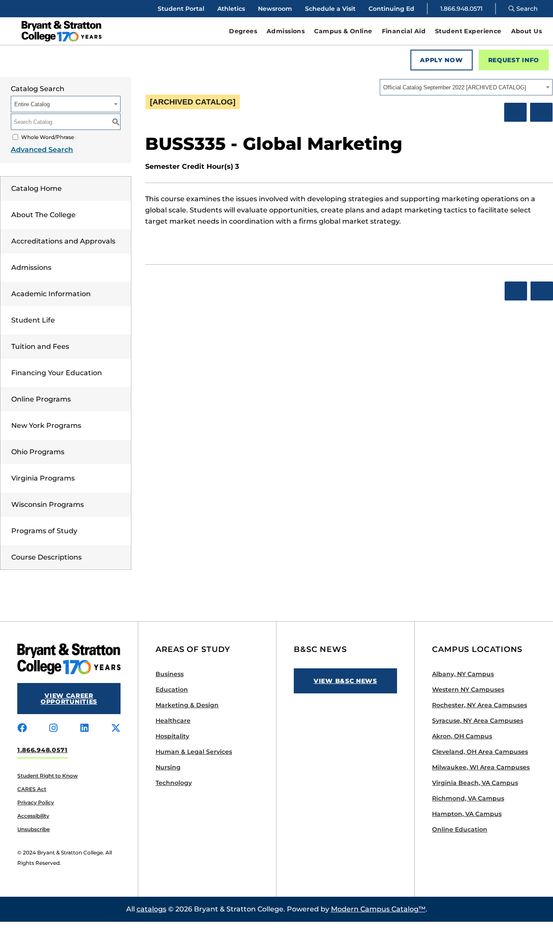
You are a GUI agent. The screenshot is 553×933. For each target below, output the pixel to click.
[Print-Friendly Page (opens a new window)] (515, 112)
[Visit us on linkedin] (84, 728)
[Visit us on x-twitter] (116, 728)
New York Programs (46, 425)
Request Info (513, 60)
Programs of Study (44, 531)
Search (526, 9)
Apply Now (441, 60)
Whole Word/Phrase (47, 137)
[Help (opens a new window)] (541, 112)
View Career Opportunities (69, 698)
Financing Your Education (56, 373)
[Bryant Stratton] (80, 31)
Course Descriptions (46, 557)
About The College (43, 215)
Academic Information (51, 294)
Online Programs (41, 399)
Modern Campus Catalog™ (378, 909)
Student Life (33, 320)
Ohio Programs (37, 452)
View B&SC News (345, 681)
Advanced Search (42, 149)
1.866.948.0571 (461, 9)
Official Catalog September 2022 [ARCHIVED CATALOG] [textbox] (454, 87)
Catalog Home (36, 188)
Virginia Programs (43, 478)
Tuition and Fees (40, 346)
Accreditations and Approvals (63, 241)
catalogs (151, 909)
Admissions (31, 267)
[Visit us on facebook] (22, 728)
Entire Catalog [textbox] (32, 104)
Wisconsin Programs (47, 504)
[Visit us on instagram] (53, 728)
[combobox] (466, 87)
